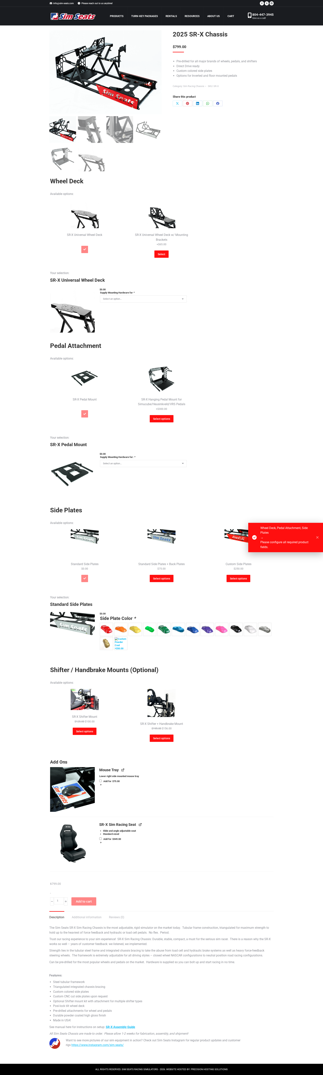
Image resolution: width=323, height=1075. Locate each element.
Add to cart (84, 901)
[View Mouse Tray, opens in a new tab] (122, 769)
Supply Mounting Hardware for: (117, 457)
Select (161, 254)
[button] (72, 310)
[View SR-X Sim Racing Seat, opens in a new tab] (140, 824)
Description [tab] (56, 917)
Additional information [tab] (86, 917)
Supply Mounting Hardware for (117, 292)
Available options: (62, 194)
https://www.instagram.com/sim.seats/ (97, 1045)
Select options (161, 418)
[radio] (106, 629)
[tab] (84, 227)
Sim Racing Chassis (193, 86)
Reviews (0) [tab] (116, 917)
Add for (111, 781)
